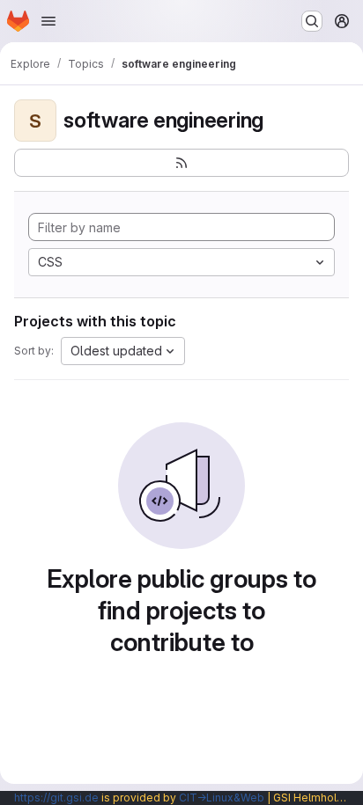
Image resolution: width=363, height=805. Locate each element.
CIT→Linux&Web (221, 797)
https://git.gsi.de (56, 797)
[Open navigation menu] (48, 21)
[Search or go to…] (311, 21)
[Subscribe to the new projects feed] (181, 163)
